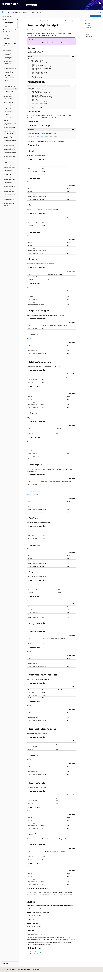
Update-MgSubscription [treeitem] (10, 91)
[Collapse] (17, 20)
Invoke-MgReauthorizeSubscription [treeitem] (11, 82)
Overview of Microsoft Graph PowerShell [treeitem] (9, 34)
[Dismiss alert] (100, 3)
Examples (88, 27)
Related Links (89, 36)
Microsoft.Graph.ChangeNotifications (40, 20)
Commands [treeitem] (7, 75)
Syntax (87, 23)
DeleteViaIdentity (32, 494)
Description (89, 25)
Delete (29, 811)
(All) (28, 181)
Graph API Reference (35, 954)
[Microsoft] (3, 12)
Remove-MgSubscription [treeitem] (11, 89)
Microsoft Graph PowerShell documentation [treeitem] (9, 30)
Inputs (87, 31)
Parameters (89, 29)
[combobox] (10, 23)
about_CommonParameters (36, 898)
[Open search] (96, 12)
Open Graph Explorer (95, 16)
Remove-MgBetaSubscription (60, 43)
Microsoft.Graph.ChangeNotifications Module (42, 29)
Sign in (99, 12)
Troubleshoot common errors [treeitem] (9, 47)
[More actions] (74, 21)
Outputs (88, 32)
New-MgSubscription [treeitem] (10, 86)
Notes (87, 34)
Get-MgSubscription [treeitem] (10, 77)
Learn (29, 20)
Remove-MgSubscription (36, 952)
